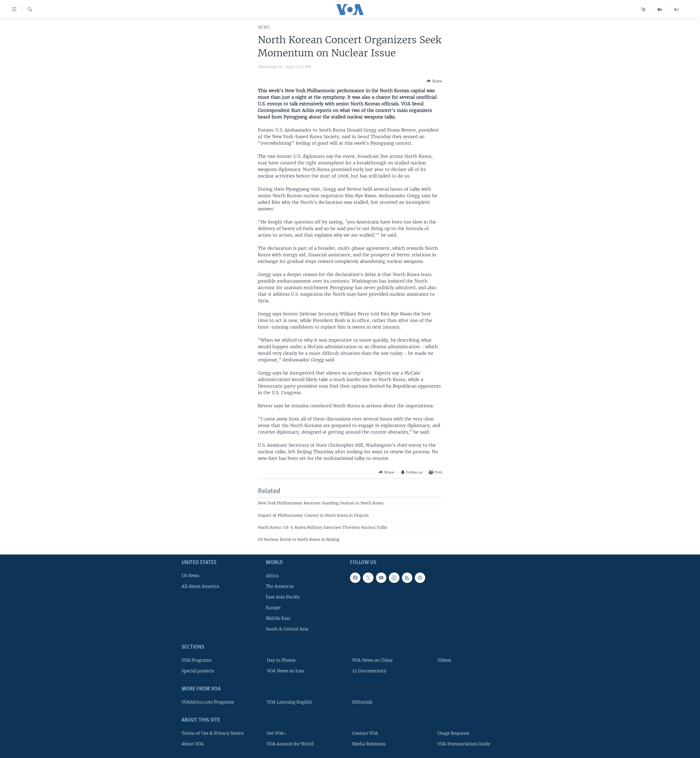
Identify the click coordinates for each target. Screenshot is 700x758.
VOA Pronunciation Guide (464, 744)
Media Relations (369, 744)
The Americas (280, 586)
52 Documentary (369, 670)
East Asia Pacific (283, 597)
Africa (272, 575)
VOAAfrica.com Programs (208, 702)
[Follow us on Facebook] (355, 578)
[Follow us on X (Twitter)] (368, 578)
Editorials (362, 702)
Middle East (278, 618)
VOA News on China (372, 660)
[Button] (434, 81)
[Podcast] (420, 578)
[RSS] (407, 578)
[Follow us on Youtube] (381, 578)
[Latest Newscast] (676, 9)
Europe (273, 607)
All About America (200, 586)
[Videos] (660, 9)
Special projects (198, 670)
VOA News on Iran (285, 670)
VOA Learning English (289, 702)
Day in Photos (281, 660)
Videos (444, 660)
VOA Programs (197, 660)
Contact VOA (365, 733)
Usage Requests (453, 733)
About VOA (193, 744)
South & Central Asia (287, 629)
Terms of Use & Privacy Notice (213, 733)
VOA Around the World (290, 744)
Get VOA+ (276, 733)
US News (190, 575)
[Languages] (643, 9)
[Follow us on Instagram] (394, 578)
